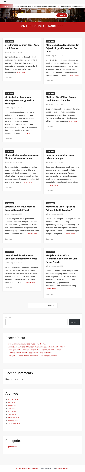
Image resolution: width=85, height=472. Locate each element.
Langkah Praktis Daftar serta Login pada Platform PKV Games (21, 257)
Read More (21, 72)
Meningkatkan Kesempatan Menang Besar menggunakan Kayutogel (19, 100)
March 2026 (12, 414)
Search (8, 318)
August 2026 (13, 399)
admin (7, 52)
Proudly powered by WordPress (27, 468)
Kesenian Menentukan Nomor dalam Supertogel (60, 156)
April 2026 (12, 411)
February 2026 (13, 417)
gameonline (9, 41)
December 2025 (14, 423)
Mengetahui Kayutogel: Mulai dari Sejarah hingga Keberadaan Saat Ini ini (62, 48)
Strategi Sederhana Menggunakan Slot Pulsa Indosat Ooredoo (22, 156)
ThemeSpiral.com (62, 468)
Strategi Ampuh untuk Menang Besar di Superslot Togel (20, 208)
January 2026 (13, 420)
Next (50, 305)
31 (44, 305)
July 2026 (11, 402)
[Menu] (5, 2)
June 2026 (12, 405)
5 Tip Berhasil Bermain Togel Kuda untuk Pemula (27, 344)
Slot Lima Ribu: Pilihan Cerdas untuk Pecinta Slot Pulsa (61, 99)
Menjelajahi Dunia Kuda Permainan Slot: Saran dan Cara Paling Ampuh (61, 259)
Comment (8, 77)
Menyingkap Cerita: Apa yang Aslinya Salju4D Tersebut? (60, 208)
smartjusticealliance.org (42, 26)
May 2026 (11, 408)
